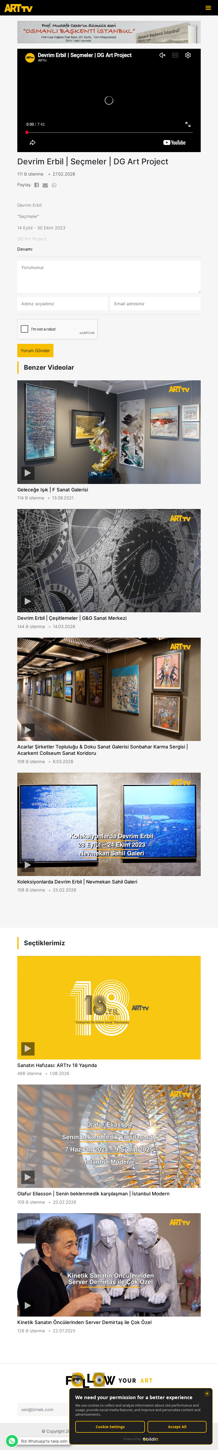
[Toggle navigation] (208, 7)
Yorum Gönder (35, 350)
